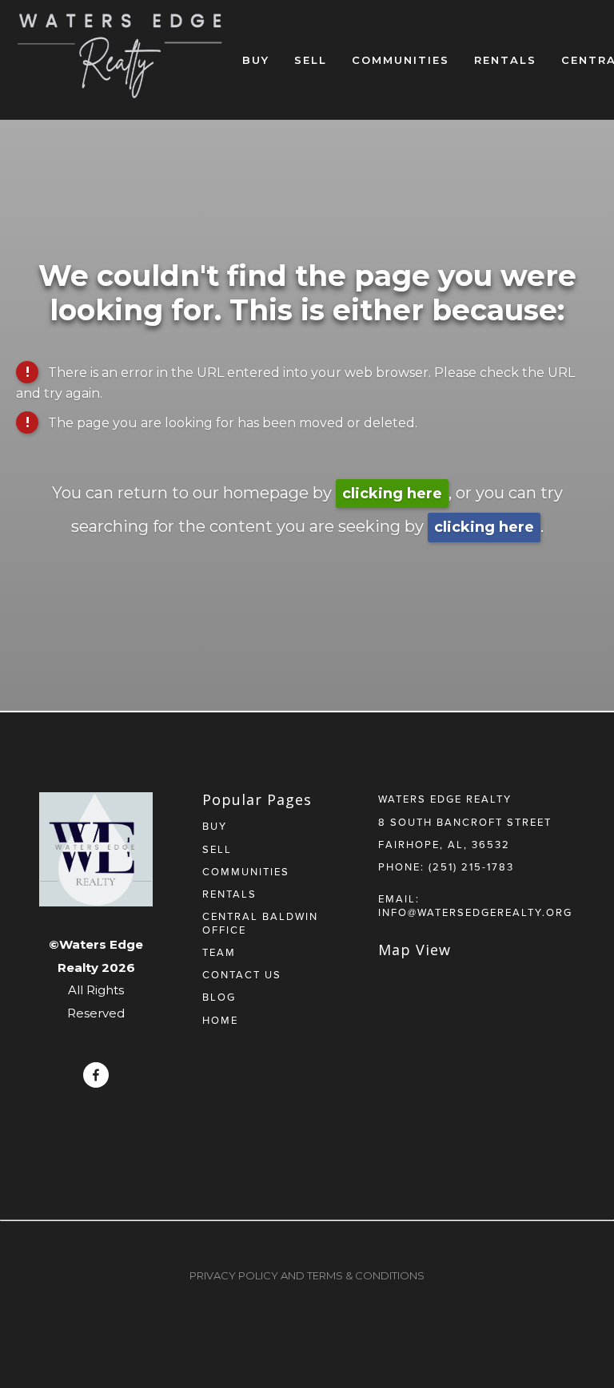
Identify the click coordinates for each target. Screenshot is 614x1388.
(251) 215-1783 (471, 866)
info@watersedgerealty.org (475, 912)
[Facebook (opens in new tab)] (96, 1075)
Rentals (505, 60)
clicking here (392, 493)
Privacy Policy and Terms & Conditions (307, 1275)
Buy (255, 60)
